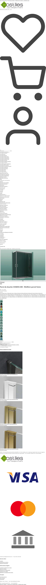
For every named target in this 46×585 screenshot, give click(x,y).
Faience (1, 181)
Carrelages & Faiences (4, 152)
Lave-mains (2, 198)
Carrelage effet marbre (4, 165)
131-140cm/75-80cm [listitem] (12, 296)
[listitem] (23, 301)
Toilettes (1, 219)
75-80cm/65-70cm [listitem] (10, 293)
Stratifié (1, 191)
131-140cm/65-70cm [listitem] (4, 296)
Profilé (1, 231)
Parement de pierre (3, 183)
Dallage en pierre (3, 176)
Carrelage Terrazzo (3, 160)
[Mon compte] (23, 148)
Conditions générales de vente (6, 567)
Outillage (1, 235)
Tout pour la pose (3, 221)
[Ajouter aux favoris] (1, 284)
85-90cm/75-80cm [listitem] (37, 293)
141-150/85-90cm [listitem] (3, 298)
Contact (1, 561)
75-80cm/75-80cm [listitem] (17, 293)
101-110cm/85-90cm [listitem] (40, 294)
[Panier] (23, 102)
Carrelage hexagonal (4, 167)
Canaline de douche (4, 207)
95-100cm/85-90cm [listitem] (17, 294)
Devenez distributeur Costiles (13, 344)
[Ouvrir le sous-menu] (7, 186)
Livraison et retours (4, 347)
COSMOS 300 (2, 246)
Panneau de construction (4, 227)
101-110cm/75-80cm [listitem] (32, 294)
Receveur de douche (4, 205)
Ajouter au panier (4, 344)
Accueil (1, 244)
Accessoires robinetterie (4, 216)
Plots (1, 179)
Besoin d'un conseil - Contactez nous (22, 0)
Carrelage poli (2, 154)
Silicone (1, 229)
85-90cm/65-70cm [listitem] (31, 293)
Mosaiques (2, 185)
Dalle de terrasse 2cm (4, 173)
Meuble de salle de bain (4, 196)
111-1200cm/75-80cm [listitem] (10, 295)
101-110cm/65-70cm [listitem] (25, 294)
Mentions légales (3, 568)
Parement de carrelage (4, 182)
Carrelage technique (4, 168)
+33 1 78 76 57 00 (3, 0)
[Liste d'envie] (23, 55)
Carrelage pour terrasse (4, 174)
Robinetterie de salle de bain (5, 214)
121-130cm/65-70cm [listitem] (26, 295)
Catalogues (2, 237)
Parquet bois (2, 188)
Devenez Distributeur (4, 563)
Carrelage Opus (3, 170)
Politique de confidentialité (5, 570)
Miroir (1, 200)
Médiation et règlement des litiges (6, 572)
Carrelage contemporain (4, 157)
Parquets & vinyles (3, 186)
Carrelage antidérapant (4, 175)
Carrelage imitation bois (4, 159)
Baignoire (2, 211)
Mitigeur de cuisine (3, 215)
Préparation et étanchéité (5, 226)
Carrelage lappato (3, 155)
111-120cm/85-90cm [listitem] (18, 295)
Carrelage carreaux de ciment (5, 166)
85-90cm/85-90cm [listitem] (24, 293)
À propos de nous (3, 576)
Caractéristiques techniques (6, 346)
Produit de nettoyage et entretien (6, 232)
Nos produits (2, 578)
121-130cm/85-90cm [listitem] (41, 295)
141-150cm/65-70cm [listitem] (26, 296)
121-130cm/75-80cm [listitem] (34, 295)
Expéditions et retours (4, 562)
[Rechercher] (11, 9)
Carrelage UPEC (3, 169)
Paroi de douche (3, 206)
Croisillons (2, 234)
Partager (2, 282)
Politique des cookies (4, 571)
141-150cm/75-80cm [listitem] (34, 296)
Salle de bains (2, 194)
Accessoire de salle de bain (5, 202)
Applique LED (2, 201)
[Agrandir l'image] (23, 265)
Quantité (1, 340)
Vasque (1, 199)
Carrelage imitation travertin (5, 161)
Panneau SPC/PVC (3, 208)
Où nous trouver (11, 0)
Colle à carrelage (3, 224)
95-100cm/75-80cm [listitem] (10, 294)
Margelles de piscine (4, 178)
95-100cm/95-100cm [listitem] (41, 296)
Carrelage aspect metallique (5, 163)
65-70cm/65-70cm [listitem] (3, 293)
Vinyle (1, 193)
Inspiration (2, 579)
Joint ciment (2, 225)
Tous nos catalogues (4, 239)
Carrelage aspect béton (4, 156)
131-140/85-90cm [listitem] (19, 296)
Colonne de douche (3, 209)
